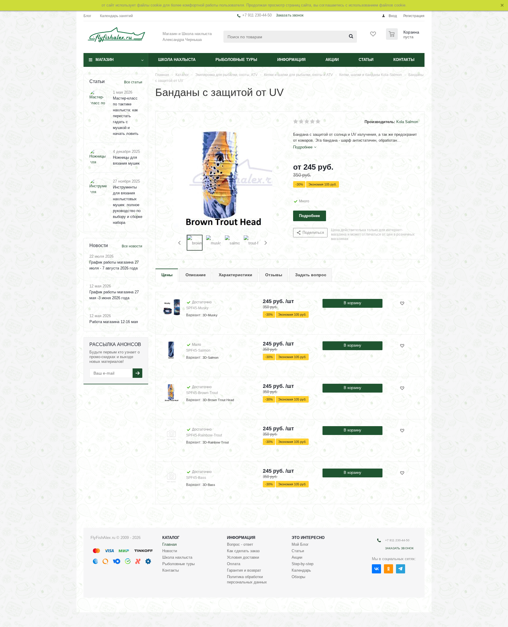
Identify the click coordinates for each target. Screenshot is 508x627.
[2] (301, 121)
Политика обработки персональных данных (247, 579)
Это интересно (308, 537)
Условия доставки (243, 557)
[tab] (304, 147)
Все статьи (133, 82)
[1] (296, 121)
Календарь (301, 570)
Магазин (104, 59)
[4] (312, 121)
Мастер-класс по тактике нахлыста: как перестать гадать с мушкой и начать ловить (125, 116)
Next (265, 243)
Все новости (132, 246)
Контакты (404, 59)
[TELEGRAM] (400, 568)
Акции (332, 59)
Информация (291, 59)
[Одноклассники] (388, 568)
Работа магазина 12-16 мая (113, 322)
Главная (169, 544)
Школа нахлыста (176, 59)
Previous (180, 243)
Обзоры (298, 577)
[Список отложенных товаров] (373, 36)
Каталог (170, 537)
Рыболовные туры (236, 59)
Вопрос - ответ (240, 544)
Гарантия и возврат (244, 570)
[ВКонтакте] (376, 568)
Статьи (366, 59)
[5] (318, 121)
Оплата (233, 564)
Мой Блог (300, 544)
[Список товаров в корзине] (403, 38)
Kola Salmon (407, 122)
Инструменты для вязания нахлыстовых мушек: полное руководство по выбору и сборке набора (127, 205)
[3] (307, 121)
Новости (169, 551)
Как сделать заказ (243, 551)
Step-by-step (302, 564)
